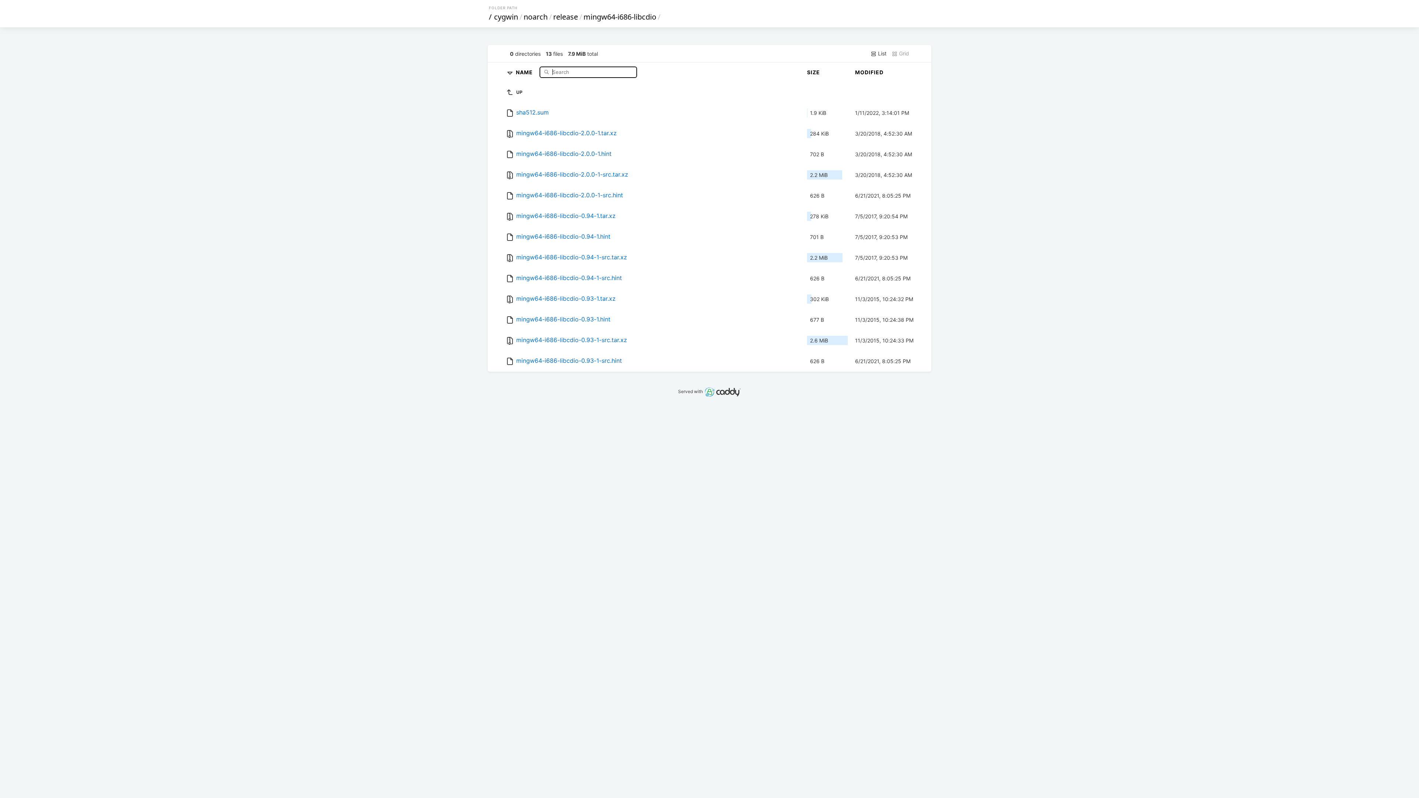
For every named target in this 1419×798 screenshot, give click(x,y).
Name (525, 72)
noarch (536, 17)
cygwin (506, 17)
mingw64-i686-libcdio (619, 17)
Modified (869, 72)
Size (813, 72)
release (565, 17)
